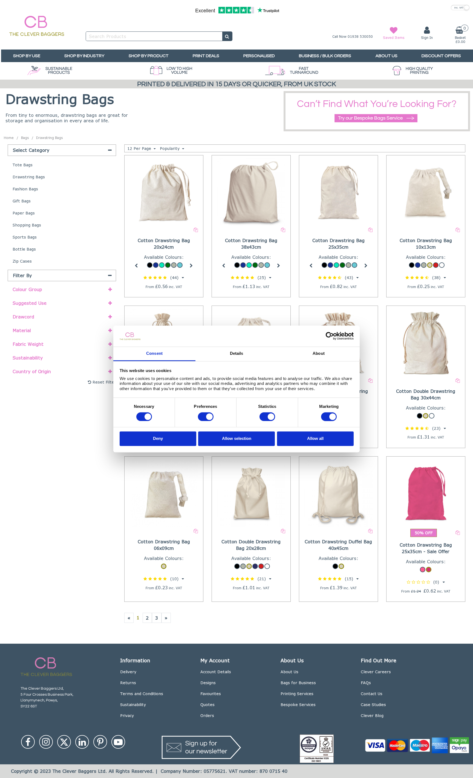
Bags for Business (298, 682)
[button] (163, 277)
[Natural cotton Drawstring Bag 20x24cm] (163, 191)
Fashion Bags (25, 189)
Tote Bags (23, 164)
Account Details (215, 671)
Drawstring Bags (29, 177)
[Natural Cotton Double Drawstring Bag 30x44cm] (426, 342)
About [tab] (319, 353)
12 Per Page (139, 148)
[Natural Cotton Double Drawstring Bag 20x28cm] (251, 492)
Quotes (207, 704)
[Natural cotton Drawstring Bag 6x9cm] (163, 492)
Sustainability (133, 704)
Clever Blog (372, 715)
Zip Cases (22, 261)
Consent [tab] (154, 353)
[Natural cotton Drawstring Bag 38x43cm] (251, 191)
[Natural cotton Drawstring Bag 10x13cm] (426, 191)
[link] (28, 742)
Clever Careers (376, 671)
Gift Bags (22, 201)
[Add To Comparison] (196, 229)
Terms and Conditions (141, 693)
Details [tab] (236, 353)
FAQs (366, 682)
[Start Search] (227, 36)
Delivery (128, 671)
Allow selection (236, 438)
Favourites (210, 693)
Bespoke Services (298, 704)
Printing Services (297, 693)
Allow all (315, 438)
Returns (128, 682)
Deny (158, 438)
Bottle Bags (24, 249)
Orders (207, 715)
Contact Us (371, 693)
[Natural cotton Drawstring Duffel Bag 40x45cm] (338, 492)
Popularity (170, 148)
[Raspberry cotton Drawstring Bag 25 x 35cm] (426, 492)
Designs (208, 682)
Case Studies (373, 704)
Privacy (127, 715)
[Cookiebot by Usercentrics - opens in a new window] (330, 336)
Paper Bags (24, 213)
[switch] (206, 416)
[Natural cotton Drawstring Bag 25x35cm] (338, 191)
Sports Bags (25, 237)
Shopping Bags (27, 225)
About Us (289, 671)
